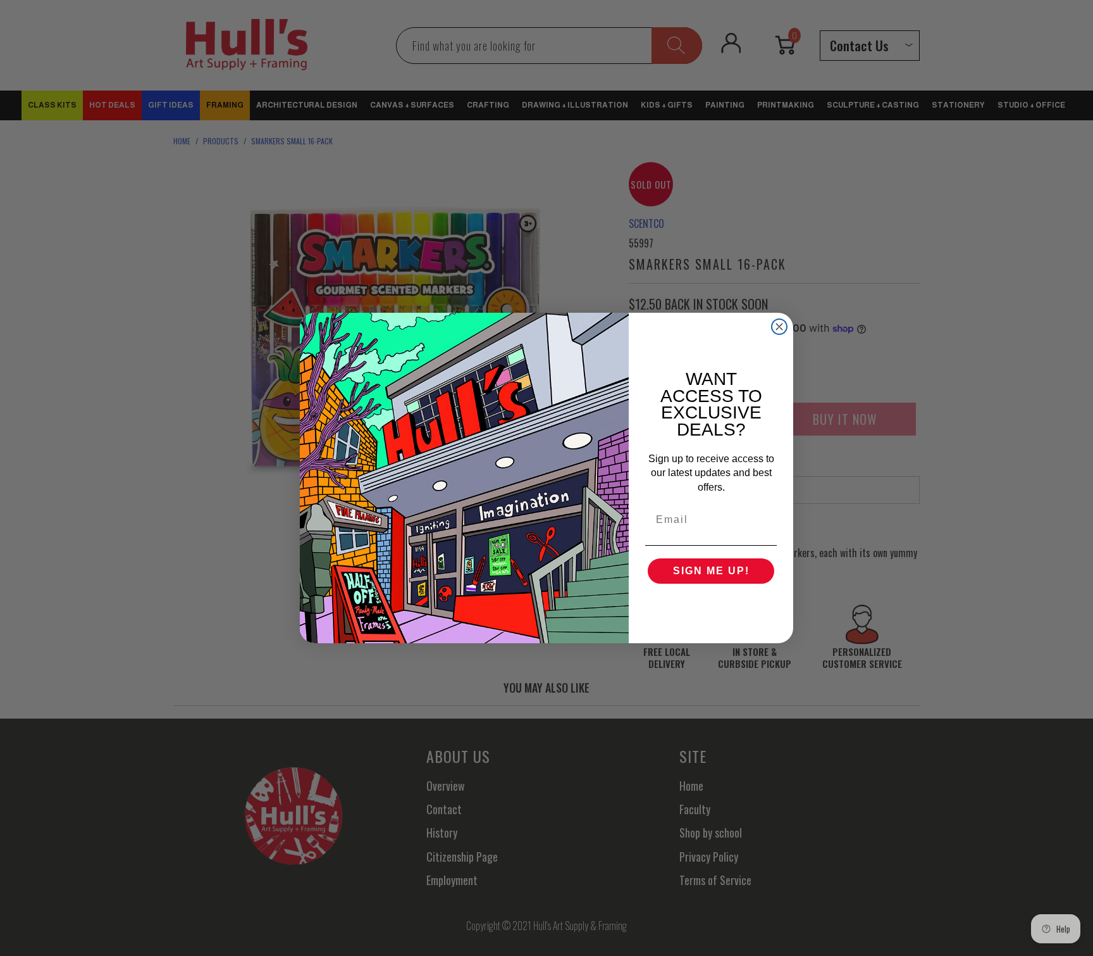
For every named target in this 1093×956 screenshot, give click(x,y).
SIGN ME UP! (711, 570)
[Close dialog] (779, 326)
